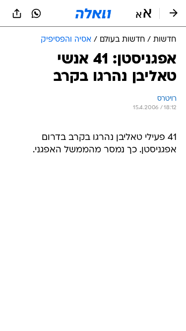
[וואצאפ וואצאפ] (36, 13)
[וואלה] (93, 13)
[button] (143, 13)
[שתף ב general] (16, 13)
